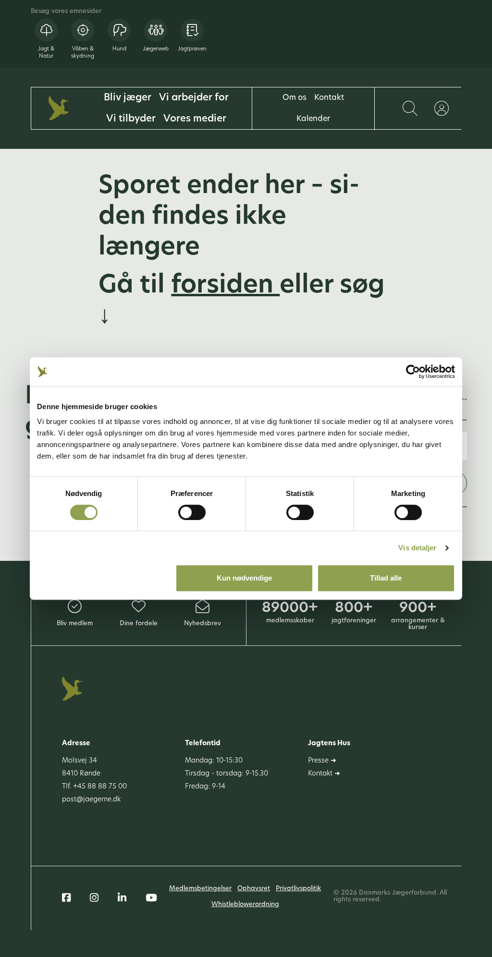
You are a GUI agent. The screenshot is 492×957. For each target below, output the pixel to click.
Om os (295, 98)
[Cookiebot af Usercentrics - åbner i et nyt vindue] (413, 371)
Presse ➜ (322, 760)
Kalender (313, 119)
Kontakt (329, 98)
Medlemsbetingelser (200, 888)
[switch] (192, 512)
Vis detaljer (417, 548)
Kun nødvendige (244, 578)
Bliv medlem (75, 623)
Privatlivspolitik (298, 888)
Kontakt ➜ (324, 773)
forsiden (225, 286)
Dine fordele (139, 623)
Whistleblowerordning (245, 904)
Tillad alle (386, 578)
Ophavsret (253, 888)
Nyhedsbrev (202, 623)
